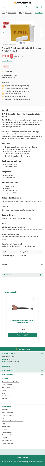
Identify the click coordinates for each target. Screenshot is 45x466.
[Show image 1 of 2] (21, 43)
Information (25, 457)
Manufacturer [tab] (8, 275)
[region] (22, 33)
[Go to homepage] (22, 2)
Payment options (7, 440)
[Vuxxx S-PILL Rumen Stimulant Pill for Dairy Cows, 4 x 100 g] (22, 33)
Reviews (4, 265)
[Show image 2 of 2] (24, 43)
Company (19, 457)
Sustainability (6, 426)
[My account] (36, 7)
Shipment (4, 438)
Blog (3, 423)
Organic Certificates (7, 384)
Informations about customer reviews (12, 421)
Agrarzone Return (7, 432)
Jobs (3, 393)
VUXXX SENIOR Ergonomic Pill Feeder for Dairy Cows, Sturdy (22, 322)
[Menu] (3, 7)
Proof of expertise (7, 435)
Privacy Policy (6, 387)
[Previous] (3, 32)
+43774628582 (11, 359)
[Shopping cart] (41, 7)
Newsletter (5, 429)
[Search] (27, 7)
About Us (4, 399)
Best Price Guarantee (8, 415)
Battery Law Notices (7, 412)
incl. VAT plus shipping (7, 61)
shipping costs (16, 461)
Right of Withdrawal (7, 443)
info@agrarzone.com (13, 361)
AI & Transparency (7, 396)
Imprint (4, 390)
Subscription (5, 409)
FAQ (3, 418)
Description (5, 110)
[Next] (41, 32)
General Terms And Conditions (10, 382)
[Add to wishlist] (33, 299)
